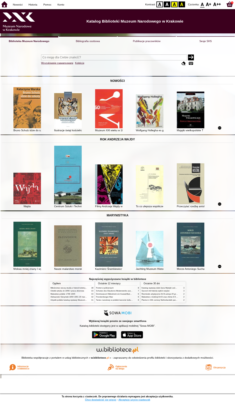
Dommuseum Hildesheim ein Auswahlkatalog (115, 294)
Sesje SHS (205, 41)
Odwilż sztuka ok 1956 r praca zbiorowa (67, 291)
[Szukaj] (191, 57)
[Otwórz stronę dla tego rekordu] (28, 108)
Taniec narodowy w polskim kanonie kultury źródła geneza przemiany (125, 300)
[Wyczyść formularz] (184, 63)
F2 (217, 4)
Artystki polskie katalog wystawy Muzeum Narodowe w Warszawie (78, 300)
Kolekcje (79, 63)
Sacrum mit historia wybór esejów (155, 291)
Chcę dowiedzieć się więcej (100, 399)
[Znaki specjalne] (191, 63)
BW (167, 4)
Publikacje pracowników (146, 41)
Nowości (18, 4)
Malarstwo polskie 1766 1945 (62, 294)
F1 (208, 4)
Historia (32, 4)
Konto (60, 4)
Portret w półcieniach (105, 288)
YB (174, 4)
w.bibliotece (100, 357)
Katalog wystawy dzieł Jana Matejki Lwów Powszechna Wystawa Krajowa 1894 (175, 288)
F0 (202, 4)
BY (182, 4)
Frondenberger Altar (104, 297)
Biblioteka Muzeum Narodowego (29, 41)
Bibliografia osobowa (88, 41)
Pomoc (47, 4)
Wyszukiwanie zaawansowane (57, 63)
